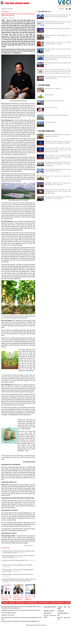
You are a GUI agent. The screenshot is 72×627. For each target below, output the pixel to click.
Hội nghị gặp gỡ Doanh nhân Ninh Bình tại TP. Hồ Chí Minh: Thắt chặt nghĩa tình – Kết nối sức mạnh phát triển (58, 164)
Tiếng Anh (61, 9)
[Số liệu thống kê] (40, 96)
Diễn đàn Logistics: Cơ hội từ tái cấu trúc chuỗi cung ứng (17, 575)
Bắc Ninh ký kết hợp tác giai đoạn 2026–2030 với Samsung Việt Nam (58, 77)
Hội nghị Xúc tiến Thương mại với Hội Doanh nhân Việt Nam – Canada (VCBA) (58, 197)
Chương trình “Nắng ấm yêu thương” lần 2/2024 (58, 177)
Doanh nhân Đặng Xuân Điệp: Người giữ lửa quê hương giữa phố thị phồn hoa (58, 170)
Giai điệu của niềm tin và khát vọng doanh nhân (18, 561)
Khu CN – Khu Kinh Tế (64, 618)
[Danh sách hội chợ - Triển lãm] (40, 90)
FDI (58, 615)
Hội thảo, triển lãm (49, 611)
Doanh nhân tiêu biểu (50, 607)
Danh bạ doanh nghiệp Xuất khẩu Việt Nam (56, 115)
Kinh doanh (61, 611)
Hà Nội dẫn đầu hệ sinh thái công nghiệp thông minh (58, 63)
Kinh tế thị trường (44, 602)
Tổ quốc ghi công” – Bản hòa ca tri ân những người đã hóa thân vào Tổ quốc (18, 570)
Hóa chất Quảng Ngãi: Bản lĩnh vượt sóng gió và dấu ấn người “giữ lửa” (58, 135)
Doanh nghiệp (20, 602)
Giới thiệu (11, 602)
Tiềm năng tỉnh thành (50, 122)
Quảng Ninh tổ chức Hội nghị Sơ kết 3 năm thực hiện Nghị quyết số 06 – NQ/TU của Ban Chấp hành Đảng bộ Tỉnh (58, 191)
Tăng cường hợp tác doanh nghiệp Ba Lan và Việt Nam (17, 565)
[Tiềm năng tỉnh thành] (40, 124)
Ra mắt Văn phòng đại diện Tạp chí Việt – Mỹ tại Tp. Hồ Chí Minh (6, 597)
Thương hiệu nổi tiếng (31, 602)
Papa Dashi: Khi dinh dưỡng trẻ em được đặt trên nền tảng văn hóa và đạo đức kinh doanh (58, 142)
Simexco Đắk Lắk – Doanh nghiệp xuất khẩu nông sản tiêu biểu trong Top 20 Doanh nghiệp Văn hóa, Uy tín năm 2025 (58, 157)
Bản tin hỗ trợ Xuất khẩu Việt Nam (54, 100)
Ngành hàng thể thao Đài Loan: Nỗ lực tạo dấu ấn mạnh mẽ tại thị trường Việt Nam (18, 556)
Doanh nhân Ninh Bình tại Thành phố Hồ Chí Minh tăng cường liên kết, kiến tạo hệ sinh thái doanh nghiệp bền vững (19, 580)
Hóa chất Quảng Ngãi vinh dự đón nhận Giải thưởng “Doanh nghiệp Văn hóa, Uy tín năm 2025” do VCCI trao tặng (58, 149)
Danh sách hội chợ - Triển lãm (53, 88)
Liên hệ (67, 602)
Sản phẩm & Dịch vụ (63, 613)
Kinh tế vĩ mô (47, 613)
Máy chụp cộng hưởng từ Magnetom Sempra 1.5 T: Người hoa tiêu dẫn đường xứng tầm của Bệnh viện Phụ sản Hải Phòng (30, 597)
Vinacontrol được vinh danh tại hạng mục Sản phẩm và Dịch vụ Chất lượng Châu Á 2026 (18, 551)
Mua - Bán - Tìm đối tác (51, 107)
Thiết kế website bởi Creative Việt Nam (36, 625)
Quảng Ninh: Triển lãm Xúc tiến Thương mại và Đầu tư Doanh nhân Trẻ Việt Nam (58, 183)
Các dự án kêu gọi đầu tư (57, 602)
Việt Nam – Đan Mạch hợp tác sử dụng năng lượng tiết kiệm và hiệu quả (18, 597)
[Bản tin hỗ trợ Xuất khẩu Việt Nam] (40, 102)
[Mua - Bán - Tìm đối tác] (40, 110)
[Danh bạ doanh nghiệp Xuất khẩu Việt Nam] (40, 117)
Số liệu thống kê (49, 94)
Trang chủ (5, 602)
